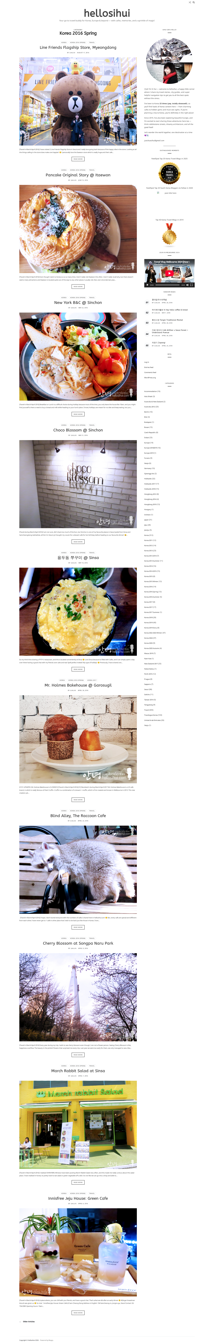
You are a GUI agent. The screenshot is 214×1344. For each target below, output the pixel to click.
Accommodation (150, 391)
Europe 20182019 (150, 448)
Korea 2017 (91, 680)
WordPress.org (150, 377)
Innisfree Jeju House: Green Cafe (78, 1198)
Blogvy (51, 1340)
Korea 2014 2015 (150, 571)
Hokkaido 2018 (149, 489)
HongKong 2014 (150, 499)
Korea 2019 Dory (150, 627)
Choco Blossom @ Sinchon (78, 430)
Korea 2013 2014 (150, 556)
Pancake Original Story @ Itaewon (78, 175)
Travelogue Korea (151, 715)
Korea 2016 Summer (151, 597)
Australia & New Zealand (153, 401)
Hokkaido (148, 479)
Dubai (146, 437)
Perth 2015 (148, 674)
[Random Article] (190, 2)
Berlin (146, 412)
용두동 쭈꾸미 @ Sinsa (78, 557)
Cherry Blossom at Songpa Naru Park (78, 943)
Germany (147, 468)
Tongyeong (148, 705)
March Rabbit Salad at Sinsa (78, 1071)
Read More (78, 159)
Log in (146, 362)
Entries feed (148, 367)
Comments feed (150, 372)
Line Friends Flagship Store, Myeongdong (78, 47)
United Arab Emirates (152, 720)
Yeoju (146, 725)
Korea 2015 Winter (151, 581)
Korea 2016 (148, 586)
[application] (169, 273)
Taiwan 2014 (148, 699)
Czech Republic (150, 432)
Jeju (145, 525)
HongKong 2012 (150, 494)
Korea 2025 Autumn (151, 648)
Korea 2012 (148, 545)
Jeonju (146, 530)
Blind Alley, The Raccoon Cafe (78, 815)
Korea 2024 (148, 638)
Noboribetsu (149, 669)
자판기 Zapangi (158, 343)
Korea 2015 (148, 576)
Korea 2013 (148, 550)
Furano (147, 458)
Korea (64, 42)
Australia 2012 (149, 407)
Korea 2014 (148, 566)
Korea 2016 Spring (77, 42)
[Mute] (187, 285)
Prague (147, 679)
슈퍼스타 (72, 52)
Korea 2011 (148, 540)
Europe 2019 (149, 453)
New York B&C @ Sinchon (78, 302)
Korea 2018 (148, 617)
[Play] (147, 285)
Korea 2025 (148, 643)
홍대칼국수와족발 (159, 299)
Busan (146, 427)
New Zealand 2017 (151, 664)
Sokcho (147, 694)
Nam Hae (147, 658)
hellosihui (107, 13)
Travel (92, 42)
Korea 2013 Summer (151, 561)
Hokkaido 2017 (149, 484)
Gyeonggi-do (149, 473)
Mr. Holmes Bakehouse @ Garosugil (78, 685)
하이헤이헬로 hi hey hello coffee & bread (170, 310)
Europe (147, 442)
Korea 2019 (148, 622)
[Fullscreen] (191, 285)
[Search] (194, 2)
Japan (146, 520)
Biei (145, 417)
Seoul (146, 689)
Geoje (146, 463)
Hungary (147, 509)
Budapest (147, 422)
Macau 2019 (148, 653)
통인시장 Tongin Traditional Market (167, 320)
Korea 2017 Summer (151, 612)
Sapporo (147, 684)
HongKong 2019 (150, 504)
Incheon (147, 514)
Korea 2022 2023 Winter (153, 633)
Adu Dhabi (148, 396)
